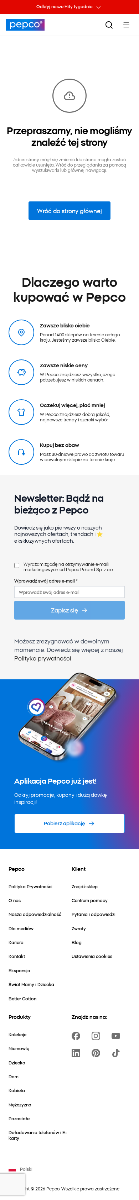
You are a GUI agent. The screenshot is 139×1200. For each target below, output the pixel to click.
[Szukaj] (109, 25)
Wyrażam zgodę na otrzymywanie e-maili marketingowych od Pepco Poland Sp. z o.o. (68, 566)
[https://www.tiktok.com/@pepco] (117, 1053)
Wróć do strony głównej (69, 211)
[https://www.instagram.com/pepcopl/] (97, 1036)
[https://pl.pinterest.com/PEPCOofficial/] (97, 1053)
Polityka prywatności (42, 658)
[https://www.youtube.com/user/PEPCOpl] (117, 1036)
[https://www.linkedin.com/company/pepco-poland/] (77, 1053)
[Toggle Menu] (126, 25)
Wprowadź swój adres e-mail (46, 580)
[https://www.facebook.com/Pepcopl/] (77, 1036)
